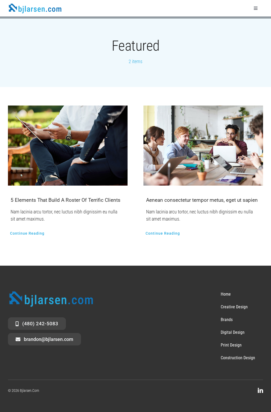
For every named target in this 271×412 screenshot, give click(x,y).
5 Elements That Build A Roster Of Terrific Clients (65, 200)
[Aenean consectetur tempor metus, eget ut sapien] (203, 145)
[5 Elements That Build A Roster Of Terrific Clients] (68, 145)
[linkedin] (260, 390)
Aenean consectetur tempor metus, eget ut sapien (202, 200)
